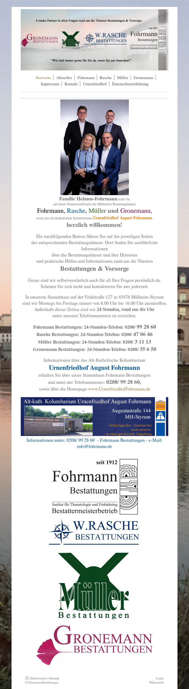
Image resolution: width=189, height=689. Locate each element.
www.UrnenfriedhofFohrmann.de (119, 389)
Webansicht (156, 682)
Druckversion (39, 678)
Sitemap (54, 678)
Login (160, 678)
